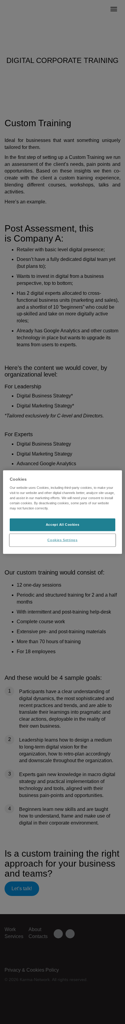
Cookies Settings (62, 540)
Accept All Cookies (62, 524)
